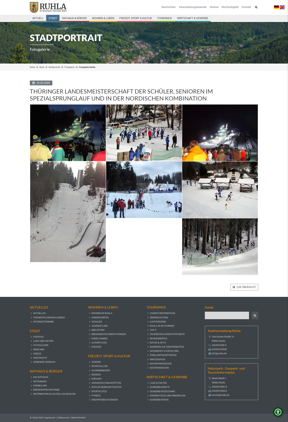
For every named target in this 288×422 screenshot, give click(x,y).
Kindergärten (100, 317)
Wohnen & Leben (103, 18)
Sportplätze (99, 391)
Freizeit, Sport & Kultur (135, 18)
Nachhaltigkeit (230, 7)
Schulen (97, 321)
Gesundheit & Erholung (164, 351)
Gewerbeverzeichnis (162, 391)
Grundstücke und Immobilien (167, 395)
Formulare (40, 385)
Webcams (38, 349)
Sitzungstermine (43, 321)
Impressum (49, 417)
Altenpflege (99, 342)
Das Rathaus (40, 377)
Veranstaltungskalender (193, 7)
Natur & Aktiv (158, 342)
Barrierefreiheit (78, 417)
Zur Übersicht (246, 287)
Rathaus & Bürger (74, 18)
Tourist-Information (162, 313)
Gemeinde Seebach (44, 362)
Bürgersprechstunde (46, 389)
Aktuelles (39, 313)
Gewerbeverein (159, 399)
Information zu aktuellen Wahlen (54, 394)
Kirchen (96, 346)
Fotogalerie (69, 67)
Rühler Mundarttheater (107, 387)
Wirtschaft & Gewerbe (192, 18)
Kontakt (246, 7)
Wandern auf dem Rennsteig (167, 346)
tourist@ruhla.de (220, 395)
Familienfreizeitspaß (163, 355)
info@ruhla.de (219, 353)
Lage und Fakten (43, 341)
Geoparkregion (159, 367)
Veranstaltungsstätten (106, 383)
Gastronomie (158, 321)
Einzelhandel (100, 338)
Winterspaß (157, 359)
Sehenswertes (158, 338)
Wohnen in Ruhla (102, 313)
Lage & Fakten (158, 383)
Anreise (214, 7)
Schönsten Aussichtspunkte (167, 334)
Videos (37, 353)
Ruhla (32, 67)
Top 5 (153, 330)
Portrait (38, 336)
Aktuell (38, 18)
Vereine (96, 362)
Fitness (96, 395)
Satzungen (39, 381)
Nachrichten (169, 7)
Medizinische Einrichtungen (109, 334)
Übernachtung (159, 317)
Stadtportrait (54, 67)
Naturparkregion (161, 363)
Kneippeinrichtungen (105, 399)
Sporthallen (100, 366)
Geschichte (40, 357)
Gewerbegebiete (160, 387)
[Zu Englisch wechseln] (282, 7)
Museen (96, 374)
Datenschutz (63, 417)
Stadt (53, 18)
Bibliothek (98, 330)
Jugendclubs (100, 325)
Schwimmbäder (101, 370)
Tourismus (164, 18)
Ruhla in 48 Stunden (162, 325)
